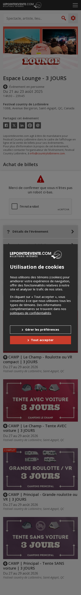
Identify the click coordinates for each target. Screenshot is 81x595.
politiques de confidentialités (30, 313)
